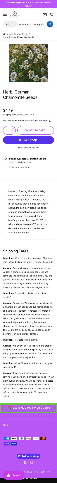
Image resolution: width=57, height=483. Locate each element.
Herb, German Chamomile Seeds (18, 37)
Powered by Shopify (41, 472)
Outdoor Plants (21, 34)
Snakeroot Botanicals (23, 472)
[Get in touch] (44, 14)
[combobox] (36, 24)
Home (8, 34)
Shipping (7, 114)
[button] (5, 14)
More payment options (28, 147)
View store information (20, 167)
